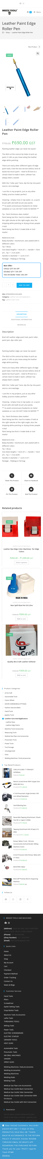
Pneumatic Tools (11, 740)
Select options (21, 562)
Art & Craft (8, 693)
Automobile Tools (11, 697)
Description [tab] (22, 314)
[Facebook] (6, 899)
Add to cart (24, 285)
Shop (6, 959)
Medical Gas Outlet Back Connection (18, 1089)
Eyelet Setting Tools (11, 1007)
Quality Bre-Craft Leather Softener (21, 662)
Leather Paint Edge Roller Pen (22, 32)
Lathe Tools (8, 1018)
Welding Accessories (12, 1070)
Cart (5, 966)
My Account (8, 962)
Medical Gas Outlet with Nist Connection (20, 1102)
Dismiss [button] (6, 1155)
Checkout (7, 970)
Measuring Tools (10, 732)
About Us (7, 955)
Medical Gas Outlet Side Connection (18, 1092)
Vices (6, 754)
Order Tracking (10, 977)
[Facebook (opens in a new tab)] (20, 3)
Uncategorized (10, 751)
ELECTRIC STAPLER (11, 1036)
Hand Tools (9, 711)
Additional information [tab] (21, 320)
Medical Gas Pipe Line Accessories (17, 736)
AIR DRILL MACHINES (12, 1055)
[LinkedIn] (20, 899)
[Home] (3, 32)
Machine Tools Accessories (14, 729)
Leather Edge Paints (13, 725)
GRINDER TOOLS (10, 1040)
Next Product (32, 47)
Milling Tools (9, 1025)
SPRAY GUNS (9, 1062)
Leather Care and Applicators (20, 297)
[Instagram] (13, 899)
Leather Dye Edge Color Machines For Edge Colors (22, 550)
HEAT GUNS (8, 1043)
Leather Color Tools (12, 300)
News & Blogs (9, 985)
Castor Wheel (9, 700)
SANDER (7, 1059)
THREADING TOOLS (11, 1021)
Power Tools (9, 743)
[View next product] (39, 47)
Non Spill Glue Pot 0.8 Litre (22, 605)
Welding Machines (11, 1073)
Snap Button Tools (11, 1010)
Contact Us (8, 981)
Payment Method (11, 974)
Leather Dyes (10, 722)
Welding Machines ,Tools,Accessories (18, 758)
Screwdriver (8, 1003)
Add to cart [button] (21, 619)
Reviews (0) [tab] (21, 325)
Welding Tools (9, 1081)
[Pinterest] (27, 899)
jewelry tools (9, 715)
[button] (38, 53)
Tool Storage (9, 747)
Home (6, 951)
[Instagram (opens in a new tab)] (23, 3)
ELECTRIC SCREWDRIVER (13, 1033)
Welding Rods (9, 1077)
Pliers (6, 999)
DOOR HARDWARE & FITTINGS (15, 704)
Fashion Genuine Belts (13, 708)
